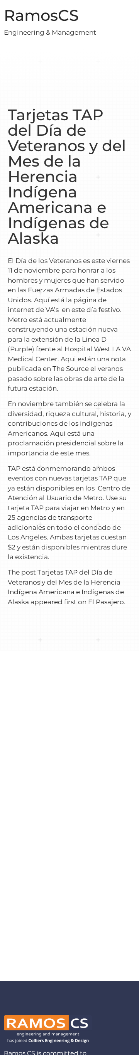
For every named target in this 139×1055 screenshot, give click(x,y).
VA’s (53, 309)
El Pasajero (106, 602)
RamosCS (41, 15)
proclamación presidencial (52, 443)
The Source (71, 368)
